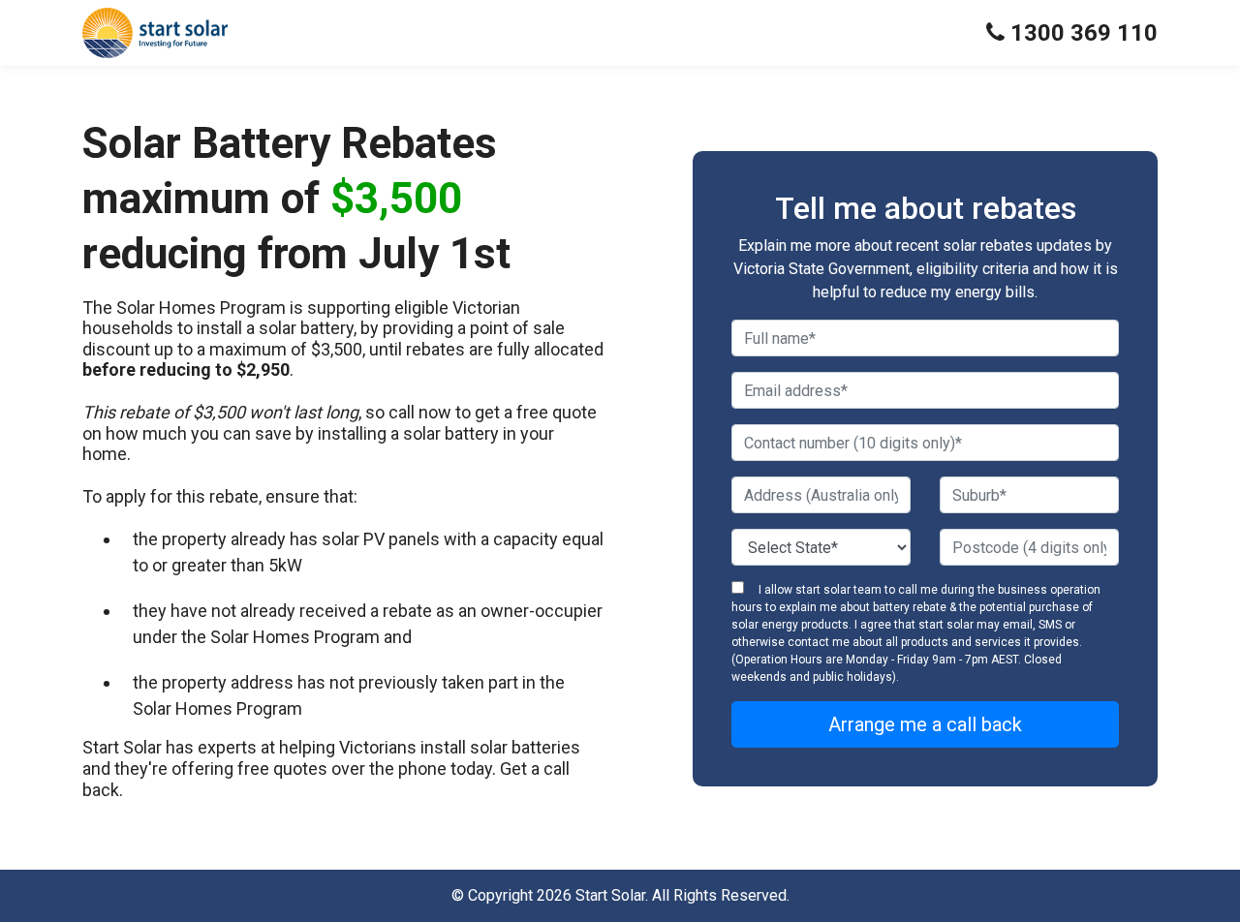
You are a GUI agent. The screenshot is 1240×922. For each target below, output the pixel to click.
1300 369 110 (1081, 32)
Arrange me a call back (925, 724)
